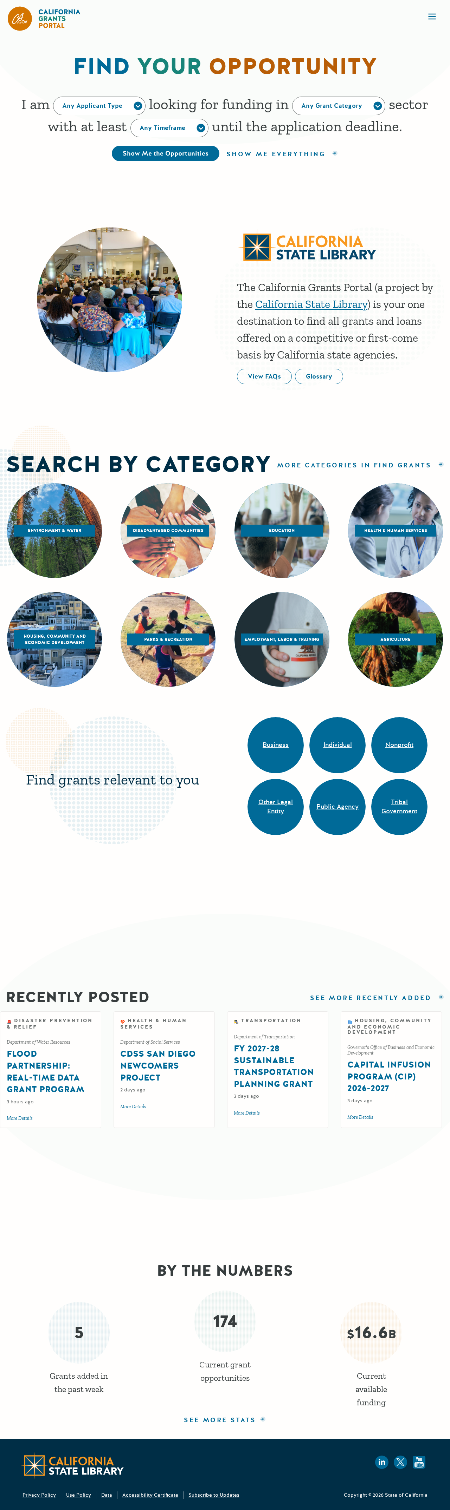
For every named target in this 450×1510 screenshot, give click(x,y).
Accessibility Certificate (150, 1495)
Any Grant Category (331, 105)
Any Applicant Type (92, 105)
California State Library (311, 304)
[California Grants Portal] (44, 18)
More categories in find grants (356, 465)
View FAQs (264, 376)
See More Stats (220, 1420)
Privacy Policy (39, 1495)
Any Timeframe (162, 128)
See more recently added (377, 998)
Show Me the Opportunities (165, 153)
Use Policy (78, 1495)
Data (106, 1495)
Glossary (319, 376)
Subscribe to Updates (213, 1495)
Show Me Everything (277, 154)
